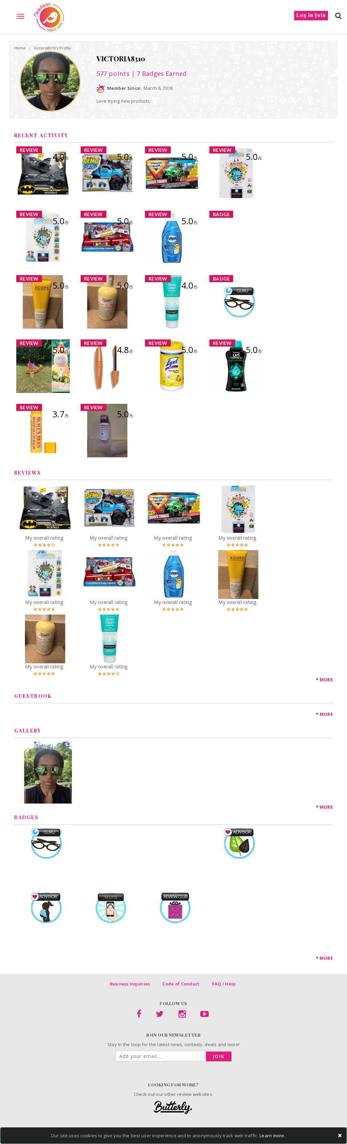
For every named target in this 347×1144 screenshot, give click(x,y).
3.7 (60, 414)
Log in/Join (311, 15)
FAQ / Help (224, 984)
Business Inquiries (130, 984)
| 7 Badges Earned (158, 73)
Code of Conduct (181, 984)
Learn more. (272, 1135)
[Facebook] (139, 1015)
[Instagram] (182, 1015)
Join (218, 1056)
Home (19, 47)
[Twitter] (160, 1015)
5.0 (125, 156)
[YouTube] (204, 1015)
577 (113, 73)
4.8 (125, 349)
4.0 (60, 156)
